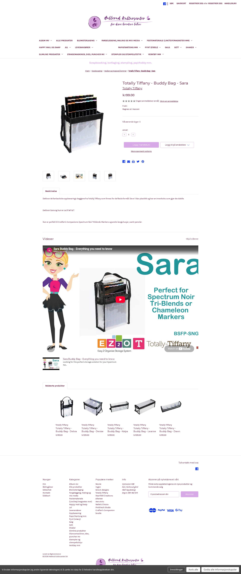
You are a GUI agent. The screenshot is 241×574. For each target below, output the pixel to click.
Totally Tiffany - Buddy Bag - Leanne (144, 430)
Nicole (98, 484)
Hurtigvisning (65, 404)
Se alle (98, 513)
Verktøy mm (154, 54)
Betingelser (48, 487)
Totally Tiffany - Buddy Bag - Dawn (169, 430)
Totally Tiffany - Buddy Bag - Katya (118, 430)
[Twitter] (138, 162)
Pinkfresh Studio (103, 507)
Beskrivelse (51, 191)
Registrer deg (196, 3)
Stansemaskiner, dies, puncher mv (85, 54)
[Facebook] (164, 3)
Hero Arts (100, 501)
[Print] (133, 162)
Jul (66, 47)
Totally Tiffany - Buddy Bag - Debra (66, 430)
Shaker (190, 47)
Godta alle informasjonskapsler (220, 569)
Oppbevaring (104, 47)
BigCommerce (55, 554)
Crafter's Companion (105, 510)
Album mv (44, 40)
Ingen (98, 487)
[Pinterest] (142, 162)
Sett (176, 47)
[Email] (128, 162)
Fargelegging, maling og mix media (121, 40)
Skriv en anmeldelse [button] (169, 101)
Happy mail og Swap (49, 47)
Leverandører (82, 47)
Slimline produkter (49, 54)
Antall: (125, 130)
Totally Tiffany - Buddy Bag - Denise (92, 430)
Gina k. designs (102, 490)
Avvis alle (193, 569)
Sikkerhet (47, 490)
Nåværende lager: (131, 122)
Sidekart (46, 496)
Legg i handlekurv (67, 409)
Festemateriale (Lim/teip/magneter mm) (168, 40)
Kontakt (46, 493)
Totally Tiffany (102, 493)
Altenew (99, 498)
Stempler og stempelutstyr (126, 54)
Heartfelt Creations (104, 496)
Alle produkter (64, 40)
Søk (171, 3)
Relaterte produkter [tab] (55, 385)
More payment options (141, 151)
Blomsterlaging (85, 40)
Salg (167, 47)
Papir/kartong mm (128, 47)
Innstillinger (176, 569)
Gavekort (181, 3)
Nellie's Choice (102, 504)
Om (44, 484)
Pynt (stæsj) (151, 47)
